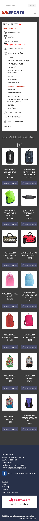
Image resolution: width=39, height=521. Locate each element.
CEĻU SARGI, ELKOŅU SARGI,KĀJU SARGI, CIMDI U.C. (18, 100)
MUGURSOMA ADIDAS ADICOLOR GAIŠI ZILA (29, 295)
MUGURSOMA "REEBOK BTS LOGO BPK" (29, 418)
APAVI (9, 126)
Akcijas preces (12, 24)
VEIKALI (4, 484)
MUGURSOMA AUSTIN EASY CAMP (10, 336)
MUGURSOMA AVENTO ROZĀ (29, 336)
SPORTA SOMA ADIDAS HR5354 (9, 254)
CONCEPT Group (31, 519)
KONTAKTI (5, 489)
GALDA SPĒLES (12, 67)
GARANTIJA (6, 487)
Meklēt (32, 6)
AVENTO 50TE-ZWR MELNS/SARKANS (29, 254)
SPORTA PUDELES (14, 93)
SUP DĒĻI (10, 105)
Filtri (19, 145)
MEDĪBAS (10, 37)
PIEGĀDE (5, 482)
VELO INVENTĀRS (13, 117)
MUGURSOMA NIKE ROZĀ (10, 295)
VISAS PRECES (9, 28)
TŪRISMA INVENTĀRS (15, 48)
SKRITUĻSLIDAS (13, 83)
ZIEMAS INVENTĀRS (14, 112)
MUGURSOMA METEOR (9, 377)
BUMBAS (10, 57)
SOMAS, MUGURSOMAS (16, 86)
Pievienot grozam (11, 183)
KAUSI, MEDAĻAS (13, 96)
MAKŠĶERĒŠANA (13, 32)
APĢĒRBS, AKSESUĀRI (15, 121)
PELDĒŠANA (11, 108)
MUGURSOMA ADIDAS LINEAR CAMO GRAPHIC (29, 172)
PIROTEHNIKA (14, 43)
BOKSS (10, 76)
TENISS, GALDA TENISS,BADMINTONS (16, 72)
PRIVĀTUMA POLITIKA (10, 492)
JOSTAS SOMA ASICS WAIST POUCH (29, 213)
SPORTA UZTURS (13, 89)
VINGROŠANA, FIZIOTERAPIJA (18, 61)
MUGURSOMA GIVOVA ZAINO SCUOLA (10, 213)
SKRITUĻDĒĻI (12, 79)
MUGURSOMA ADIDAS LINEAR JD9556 (10, 172)
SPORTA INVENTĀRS (15, 53)
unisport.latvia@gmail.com (17, 468)
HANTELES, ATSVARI (15, 64)
